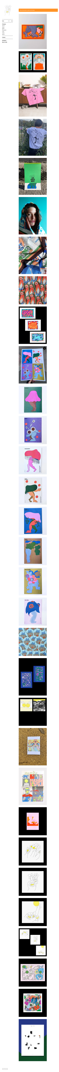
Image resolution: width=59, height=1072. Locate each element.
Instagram (4, 40)
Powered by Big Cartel (5, 1069)
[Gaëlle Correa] (7, 10)
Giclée (3, 27)
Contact (3, 37)
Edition (3, 28)
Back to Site (4, 42)
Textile (3, 32)
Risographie (4, 30)
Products (4, 24)
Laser (3, 31)
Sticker (3, 34)
